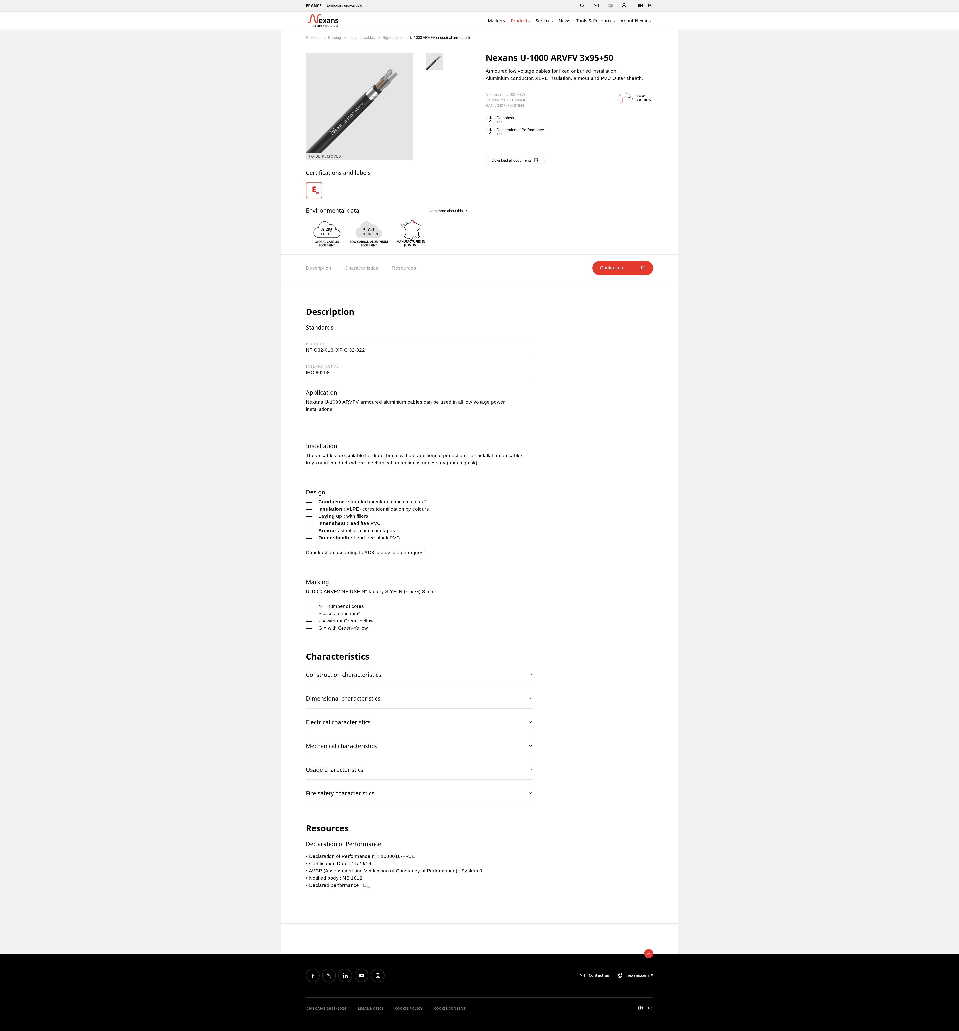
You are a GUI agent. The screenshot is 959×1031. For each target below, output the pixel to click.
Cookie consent (450, 1008)
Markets (496, 20)
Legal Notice (371, 1008)
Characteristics (361, 268)
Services (544, 20)
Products (520, 20)
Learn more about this (445, 211)
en (640, 5)
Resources (404, 268)
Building (335, 37)
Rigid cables (392, 37)
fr (650, 5)
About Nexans (636, 20)
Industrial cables (362, 37)
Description (318, 268)
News (564, 20)
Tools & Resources (595, 20)
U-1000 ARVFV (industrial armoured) (440, 37)
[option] (320, 190)
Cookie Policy (409, 1008)
